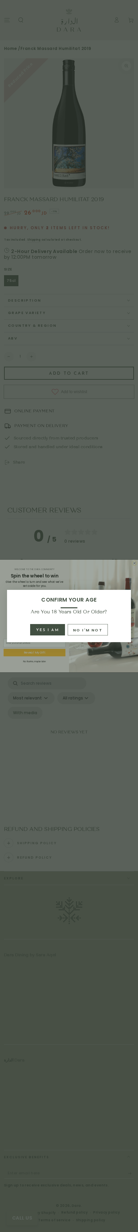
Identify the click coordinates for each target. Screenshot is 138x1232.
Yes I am (47, 630)
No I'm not (87, 630)
